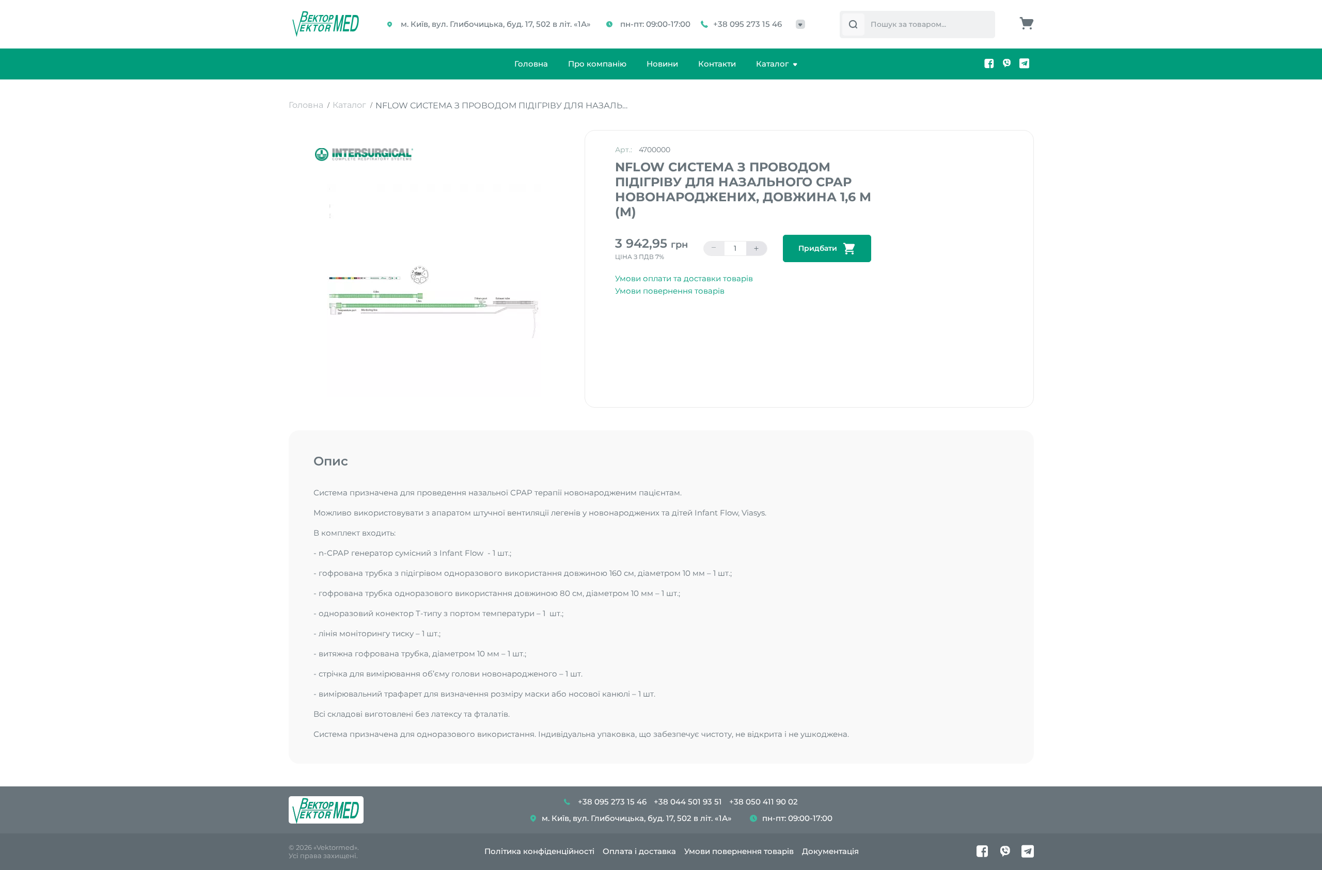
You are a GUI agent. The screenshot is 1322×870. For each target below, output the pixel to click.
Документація (830, 851)
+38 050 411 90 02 (763, 802)
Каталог (772, 64)
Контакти (717, 64)
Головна (531, 64)
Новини (662, 64)
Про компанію (597, 64)
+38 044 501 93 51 (688, 802)
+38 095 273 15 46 (747, 24)
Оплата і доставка (639, 851)
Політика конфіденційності (539, 851)
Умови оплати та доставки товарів (684, 278)
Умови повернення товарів (670, 291)
